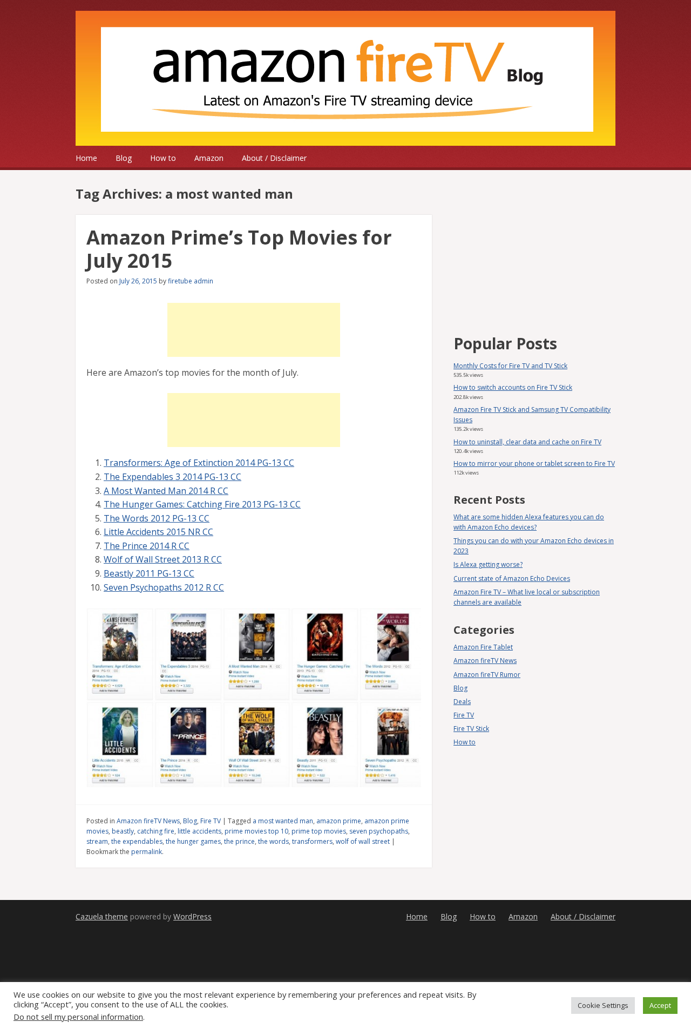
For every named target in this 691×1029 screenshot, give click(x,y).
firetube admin (190, 281)
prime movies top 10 (256, 831)
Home (86, 158)
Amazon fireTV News (148, 820)
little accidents (199, 831)
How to (163, 158)
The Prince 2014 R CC (146, 546)
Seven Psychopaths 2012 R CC (164, 587)
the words (273, 841)
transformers (312, 841)
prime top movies (319, 831)
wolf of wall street (363, 841)
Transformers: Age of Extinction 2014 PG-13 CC (199, 463)
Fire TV (210, 820)
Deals (462, 701)
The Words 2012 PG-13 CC (156, 518)
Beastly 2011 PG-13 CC (149, 573)
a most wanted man (283, 820)
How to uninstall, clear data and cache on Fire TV (527, 441)
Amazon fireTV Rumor (486, 674)
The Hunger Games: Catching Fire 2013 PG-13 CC (202, 504)
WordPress (192, 916)
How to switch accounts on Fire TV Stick (512, 387)
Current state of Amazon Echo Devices (511, 578)
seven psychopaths (378, 831)
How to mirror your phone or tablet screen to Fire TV (534, 463)
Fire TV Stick (471, 728)
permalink (146, 851)
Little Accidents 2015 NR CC (158, 532)
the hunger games (193, 841)
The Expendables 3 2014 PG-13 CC (172, 477)
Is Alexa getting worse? (488, 564)
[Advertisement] (253, 330)
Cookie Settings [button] (603, 1005)
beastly (123, 831)
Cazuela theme (102, 916)
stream (97, 841)
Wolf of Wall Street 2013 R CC (163, 559)
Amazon (208, 158)
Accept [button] (660, 1005)
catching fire (155, 831)
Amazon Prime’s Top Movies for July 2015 (239, 249)
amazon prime (338, 820)
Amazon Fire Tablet (483, 647)
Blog (124, 158)
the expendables (136, 841)
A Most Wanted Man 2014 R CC (166, 491)
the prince (239, 841)
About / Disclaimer (274, 158)
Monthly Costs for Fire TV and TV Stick (510, 365)
